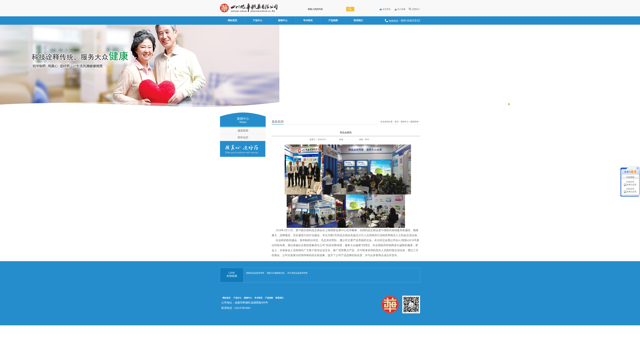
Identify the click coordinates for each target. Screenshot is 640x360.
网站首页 (232, 20)
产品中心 (257, 20)
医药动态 (243, 137)
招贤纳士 (416, 9)
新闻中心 (283, 20)
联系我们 (358, 20)
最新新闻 (243, 130)
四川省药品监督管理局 (298, 273)
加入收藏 (401, 9)
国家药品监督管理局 (255, 273)
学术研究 (308, 20)
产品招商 (333, 20)
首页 (396, 121)
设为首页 (387, 9)
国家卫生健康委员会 (276, 273)
